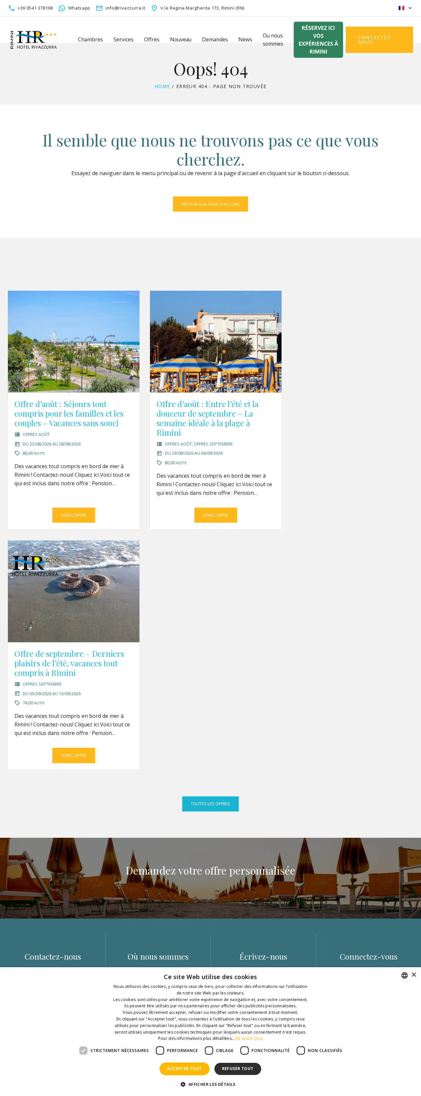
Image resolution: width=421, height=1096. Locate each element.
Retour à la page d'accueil (211, 204)
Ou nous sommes (273, 39)
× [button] (413, 974)
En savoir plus (249, 1038)
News (245, 39)
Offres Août (36, 434)
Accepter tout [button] (184, 1068)
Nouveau (180, 39)
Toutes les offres (210, 804)
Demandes (215, 39)
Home (162, 86)
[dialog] (210, 1031)
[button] (210, 1084)
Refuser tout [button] (238, 1068)
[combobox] (404, 975)
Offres (152, 39)
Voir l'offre (74, 515)
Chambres (90, 39)
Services (123, 39)
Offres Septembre (213, 444)
